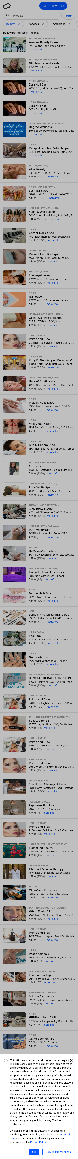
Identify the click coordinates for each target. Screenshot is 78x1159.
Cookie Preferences (58, 1152)
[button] (71, 1060)
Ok (34, 1152)
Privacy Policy (38, 1142)
